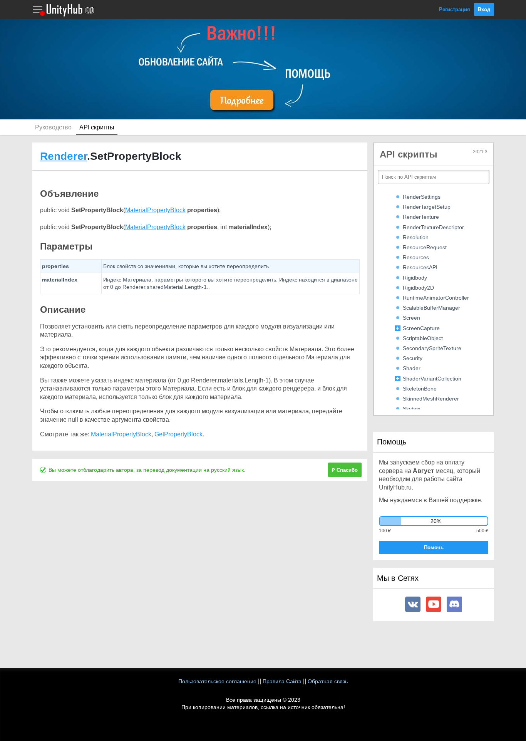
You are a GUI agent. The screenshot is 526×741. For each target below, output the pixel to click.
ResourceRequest (425, 247)
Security (412, 358)
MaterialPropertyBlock (155, 210)
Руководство (53, 127)
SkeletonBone (420, 389)
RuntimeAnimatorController (436, 298)
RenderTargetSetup (427, 207)
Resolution (416, 237)
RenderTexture (421, 217)
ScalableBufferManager (431, 308)
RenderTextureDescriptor (433, 227)
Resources (416, 257)
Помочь (434, 547)
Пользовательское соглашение (217, 681)
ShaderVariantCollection (432, 379)
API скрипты (96, 127)
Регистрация (454, 9)
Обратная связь (328, 681)
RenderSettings (422, 197)
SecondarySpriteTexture (432, 348)
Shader (411, 368)
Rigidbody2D (418, 288)
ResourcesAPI (420, 267)
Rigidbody (415, 278)
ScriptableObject (423, 338)
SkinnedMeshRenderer (431, 399)
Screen (411, 318)
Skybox (411, 409)
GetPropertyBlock (178, 434)
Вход (484, 9)
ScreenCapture (421, 328)
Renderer (63, 156)
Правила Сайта (282, 681)
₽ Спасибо (345, 470)
